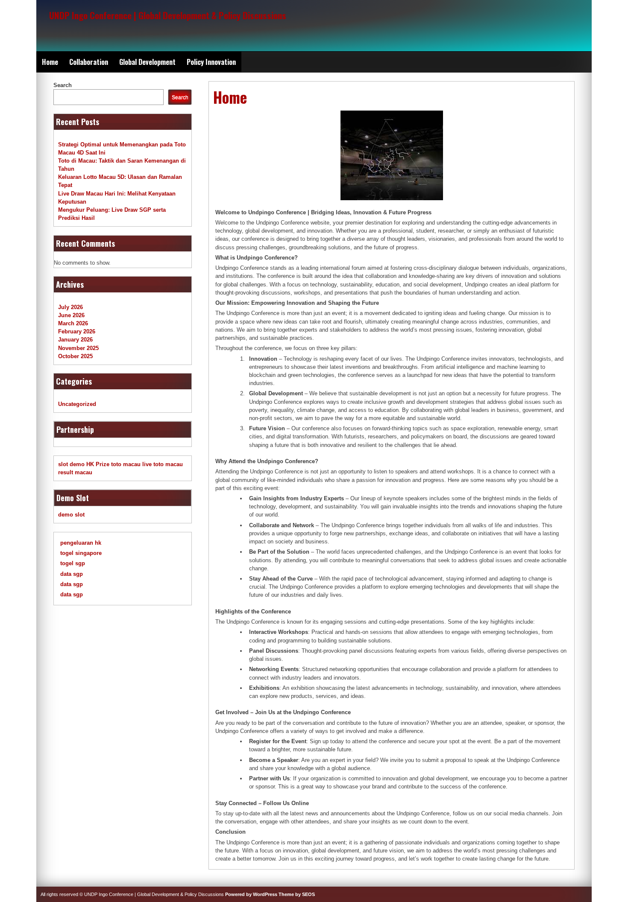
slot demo (71, 464)
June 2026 (71, 315)
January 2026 (75, 339)
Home (50, 62)
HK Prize (97, 464)
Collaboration (88, 62)
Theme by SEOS (297, 894)
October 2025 (75, 356)
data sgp (71, 574)
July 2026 (70, 307)
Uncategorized (77, 404)
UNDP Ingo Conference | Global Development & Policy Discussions (167, 15)
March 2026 (73, 323)
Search (62, 85)
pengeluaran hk (80, 543)
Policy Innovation (211, 62)
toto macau (126, 464)
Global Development (147, 62)
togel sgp (72, 563)
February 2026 (76, 331)
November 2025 (78, 348)
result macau (75, 472)
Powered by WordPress (251, 894)
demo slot (71, 514)
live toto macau (162, 464)
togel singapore (81, 553)
